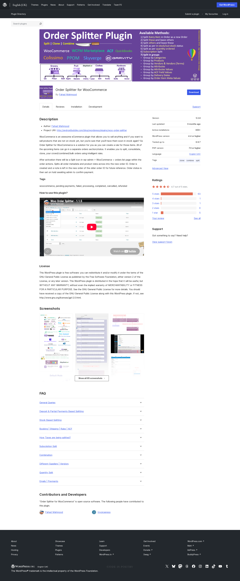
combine (190, 160)
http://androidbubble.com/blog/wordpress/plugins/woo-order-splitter (92, 130)
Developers (104, 550)
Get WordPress (227, 5)
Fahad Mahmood (68, 94)
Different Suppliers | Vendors (54, 463)
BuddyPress (194, 554)
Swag (147, 554)
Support (196, 106)
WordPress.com (196, 541)
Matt (191, 546)
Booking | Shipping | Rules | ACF (55, 429)
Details (45, 106)
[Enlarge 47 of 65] (140, 359)
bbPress (193, 550)
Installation (76, 106)
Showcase (60, 541)
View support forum (162, 241)
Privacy (14, 554)
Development (95, 106)
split (197, 160)
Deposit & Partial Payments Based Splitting (61, 411)
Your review (158, 218)
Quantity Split (46, 472)
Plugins (58, 550)
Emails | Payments (48, 481)
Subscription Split (48, 446)
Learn (101, 541)
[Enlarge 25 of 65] (104, 317)
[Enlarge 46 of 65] (140, 338)
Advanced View (160, 168)
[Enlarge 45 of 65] (140, 317)
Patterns (59, 554)
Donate (148, 550)
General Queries (47, 402)
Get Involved (149, 541)
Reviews (60, 106)
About (14, 541)
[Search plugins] (40, 24)
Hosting (14, 550)
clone (182, 160)
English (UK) (43, 567)
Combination (45, 455)
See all (197, 218)
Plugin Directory (18, 14)
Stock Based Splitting (50, 420)
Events (146, 546)
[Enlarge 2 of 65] (69, 377)
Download (194, 92)
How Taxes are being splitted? (55, 437)
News (13, 546)
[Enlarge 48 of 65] (140, 383)
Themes (59, 546)
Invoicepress (104, 512)
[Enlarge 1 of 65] (69, 317)
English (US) (195, 154)
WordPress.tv (106, 554)
